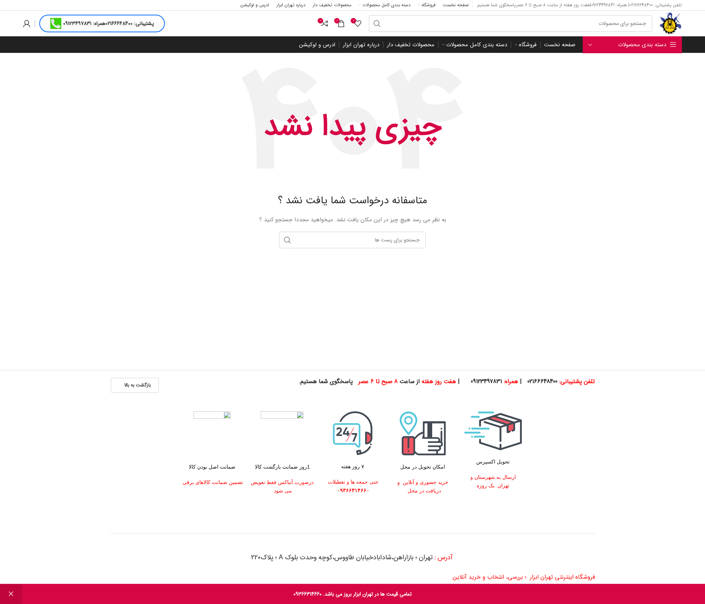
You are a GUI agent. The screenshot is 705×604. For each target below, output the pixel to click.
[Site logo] (671, 23)
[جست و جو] (377, 23)
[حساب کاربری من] (26, 23)
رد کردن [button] (11, 594)
